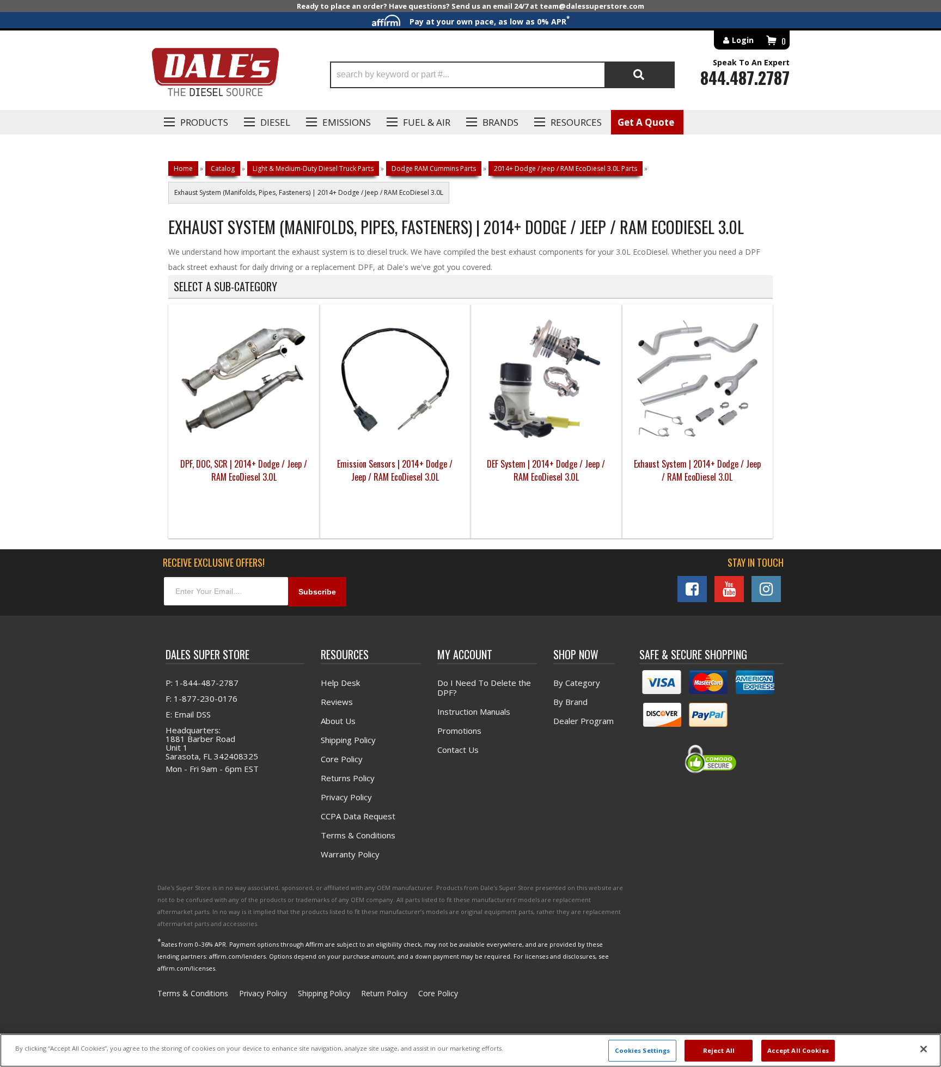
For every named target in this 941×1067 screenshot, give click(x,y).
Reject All (719, 1050)
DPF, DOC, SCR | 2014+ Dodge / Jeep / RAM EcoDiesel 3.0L (243, 470)
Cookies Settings (642, 1050)
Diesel (275, 122)
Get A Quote (646, 122)
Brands (500, 122)
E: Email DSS (188, 714)
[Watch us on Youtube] (729, 589)
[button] (502, 75)
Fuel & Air (426, 122)
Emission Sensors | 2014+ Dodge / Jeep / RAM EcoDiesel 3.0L (395, 470)
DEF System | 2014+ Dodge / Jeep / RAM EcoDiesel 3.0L (546, 470)
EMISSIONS (346, 122)
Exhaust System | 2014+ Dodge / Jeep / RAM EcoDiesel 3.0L (697, 470)
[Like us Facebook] (692, 589)
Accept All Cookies (798, 1050)
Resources (576, 122)
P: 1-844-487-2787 (202, 682)
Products (204, 122)
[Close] (924, 1049)
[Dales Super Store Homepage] (215, 74)
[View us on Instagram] (766, 589)
